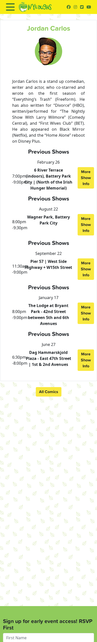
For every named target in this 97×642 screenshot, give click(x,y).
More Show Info (86, 178)
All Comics (48, 392)
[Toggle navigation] (10, 7)
